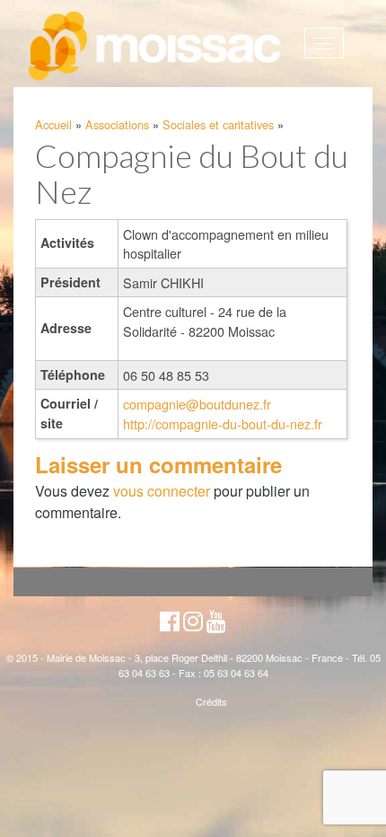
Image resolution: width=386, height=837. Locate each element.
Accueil (53, 124)
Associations (117, 124)
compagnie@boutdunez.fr (197, 403)
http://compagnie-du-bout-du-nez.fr (222, 423)
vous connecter (161, 490)
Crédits (211, 701)
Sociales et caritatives (218, 124)
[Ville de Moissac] (156, 46)
